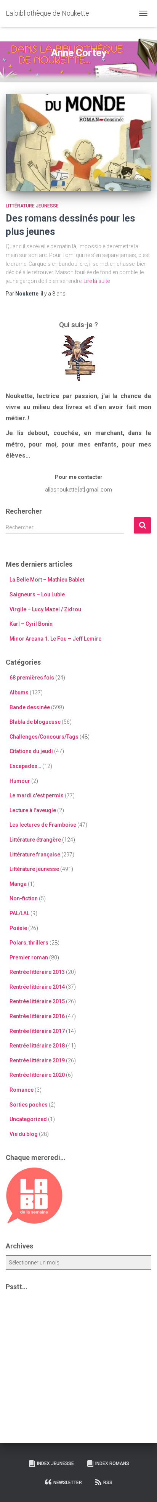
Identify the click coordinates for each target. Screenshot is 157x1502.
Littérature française (35, 854)
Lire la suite (96, 281)
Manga (18, 884)
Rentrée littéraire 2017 (37, 1031)
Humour (20, 781)
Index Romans (112, 1463)
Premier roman (29, 957)
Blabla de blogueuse (35, 722)
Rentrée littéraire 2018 (37, 1046)
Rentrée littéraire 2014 (37, 987)
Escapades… (25, 766)
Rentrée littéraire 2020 (37, 1075)
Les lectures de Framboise (43, 825)
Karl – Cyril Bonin (31, 624)
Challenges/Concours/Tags (44, 737)
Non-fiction (24, 898)
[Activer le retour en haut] (142, 1486)
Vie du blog (24, 1134)
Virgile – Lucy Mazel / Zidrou (45, 609)
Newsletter (67, 1482)
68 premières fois (32, 678)
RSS (107, 1482)
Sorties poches (29, 1105)
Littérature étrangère (35, 840)
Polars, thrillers (29, 943)
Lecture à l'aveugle (33, 810)
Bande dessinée (30, 707)
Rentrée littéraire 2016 (37, 1016)
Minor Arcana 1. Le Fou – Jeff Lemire (55, 639)
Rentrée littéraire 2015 (37, 1001)
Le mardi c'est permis (37, 795)
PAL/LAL (19, 913)
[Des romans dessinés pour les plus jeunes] (78, 142)
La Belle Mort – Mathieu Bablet (47, 580)
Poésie (18, 928)
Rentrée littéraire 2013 (37, 972)
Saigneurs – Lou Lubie (37, 594)
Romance (22, 1090)
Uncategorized (28, 1119)
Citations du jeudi (31, 751)
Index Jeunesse (55, 1463)
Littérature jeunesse (32, 206)
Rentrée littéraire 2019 (37, 1060)
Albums (19, 692)
